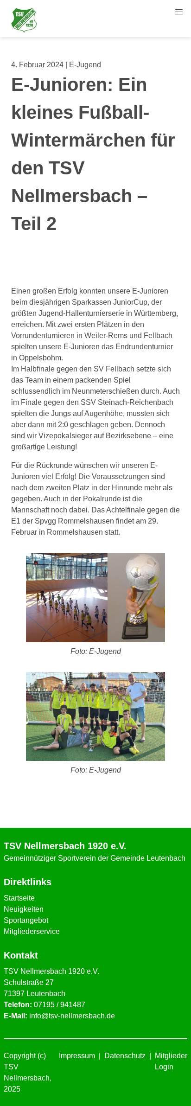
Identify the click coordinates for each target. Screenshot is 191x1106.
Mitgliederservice (32, 931)
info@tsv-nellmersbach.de (72, 1016)
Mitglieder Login (171, 1061)
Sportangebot (26, 920)
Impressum (77, 1056)
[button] (179, 12)
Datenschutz (125, 1056)
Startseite (19, 898)
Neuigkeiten (24, 909)
